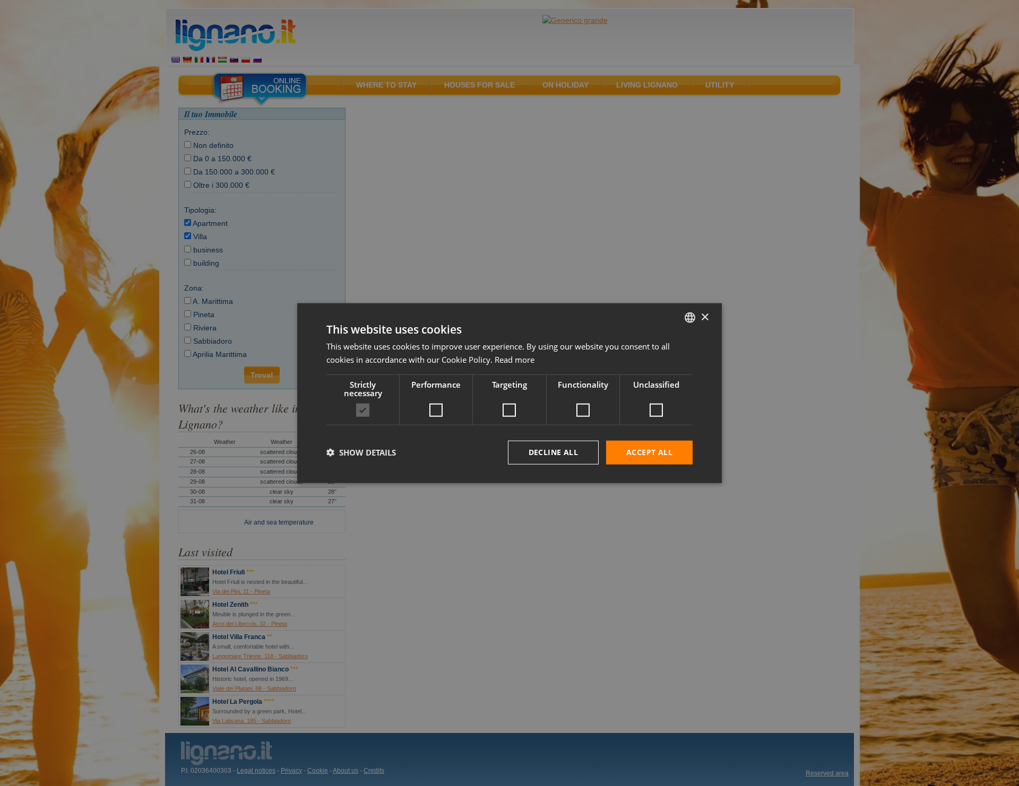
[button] (361, 452)
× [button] (705, 317)
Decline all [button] (553, 452)
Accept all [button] (649, 452)
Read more (514, 359)
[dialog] (509, 393)
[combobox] (690, 317)
